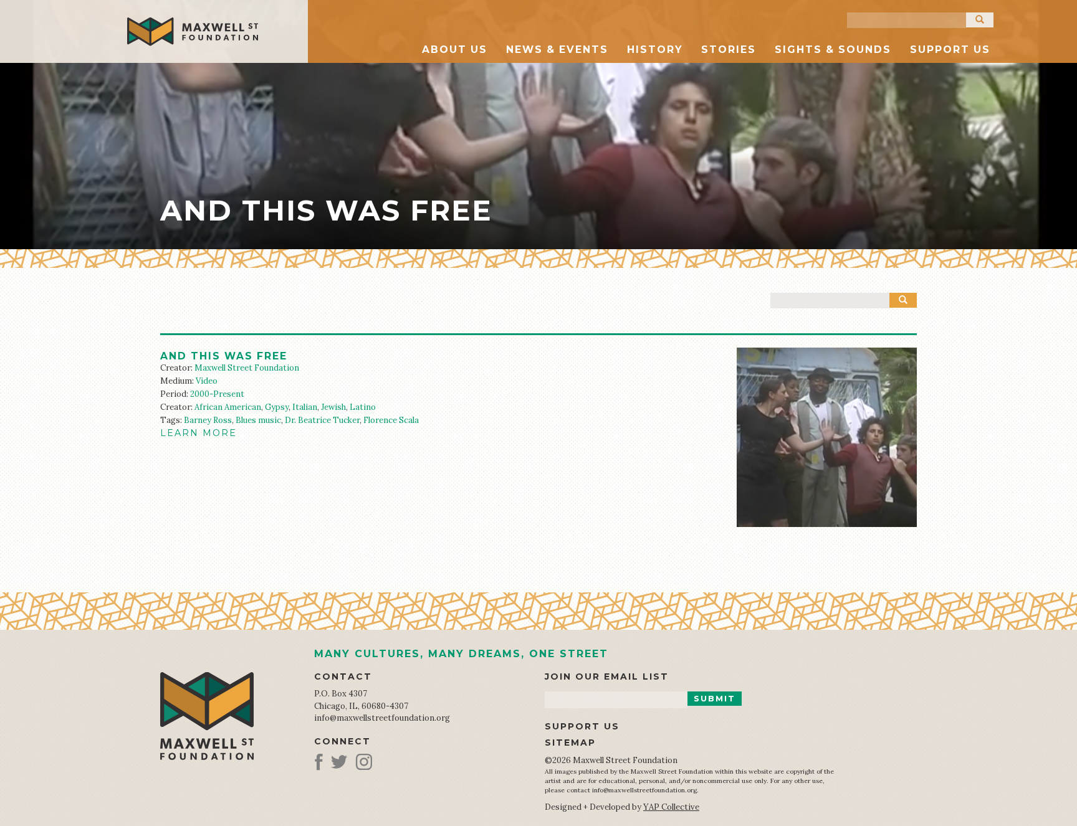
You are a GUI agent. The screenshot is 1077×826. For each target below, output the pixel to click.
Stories (728, 49)
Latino (363, 407)
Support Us (950, 49)
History (654, 49)
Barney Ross (208, 420)
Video (207, 381)
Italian (304, 407)
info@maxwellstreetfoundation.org (382, 718)
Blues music (258, 420)
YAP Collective (671, 807)
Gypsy (277, 407)
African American (227, 407)
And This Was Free (223, 356)
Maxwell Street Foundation (246, 368)
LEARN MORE (198, 433)
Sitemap (570, 742)
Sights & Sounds (833, 49)
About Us (454, 49)
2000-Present (217, 394)
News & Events (557, 49)
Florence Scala (391, 420)
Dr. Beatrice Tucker (322, 420)
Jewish (333, 407)
